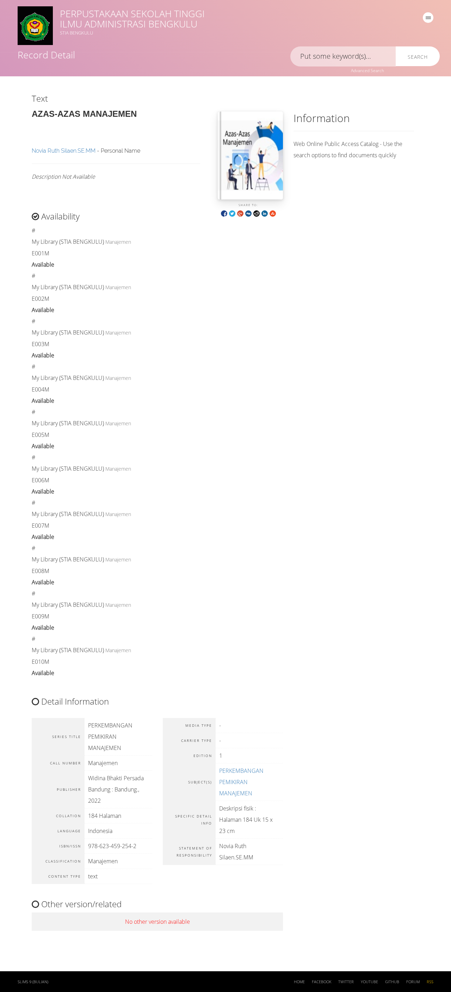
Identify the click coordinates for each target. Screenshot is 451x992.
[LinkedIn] (264, 213)
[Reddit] (256, 213)
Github (392, 981)
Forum (413, 981)
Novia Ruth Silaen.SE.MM (63, 150)
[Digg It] (248, 213)
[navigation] (428, 17)
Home (299, 981)
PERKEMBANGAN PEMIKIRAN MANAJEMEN (241, 782)
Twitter (346, 981)
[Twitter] (232, 213)
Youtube (369, 981)
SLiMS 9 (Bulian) (33, 981)
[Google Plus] (240, 213)
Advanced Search (367, 71)
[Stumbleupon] (273, 213)
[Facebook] (224, 213)
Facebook (321, 981)
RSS (430, 981)
